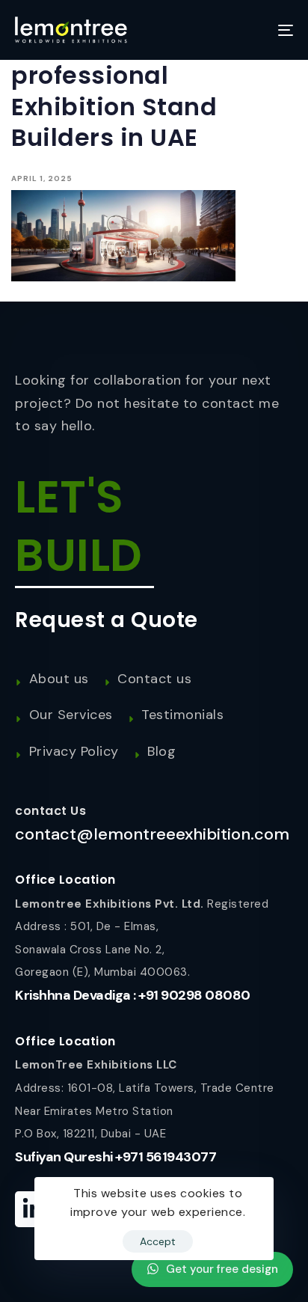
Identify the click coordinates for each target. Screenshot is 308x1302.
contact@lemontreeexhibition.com (152, 834)
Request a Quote (106, 620)
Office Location (65, 879)
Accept (158, 1241)
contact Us (50, 810)
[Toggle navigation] (246, 30)
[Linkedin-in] (33, 1209)
